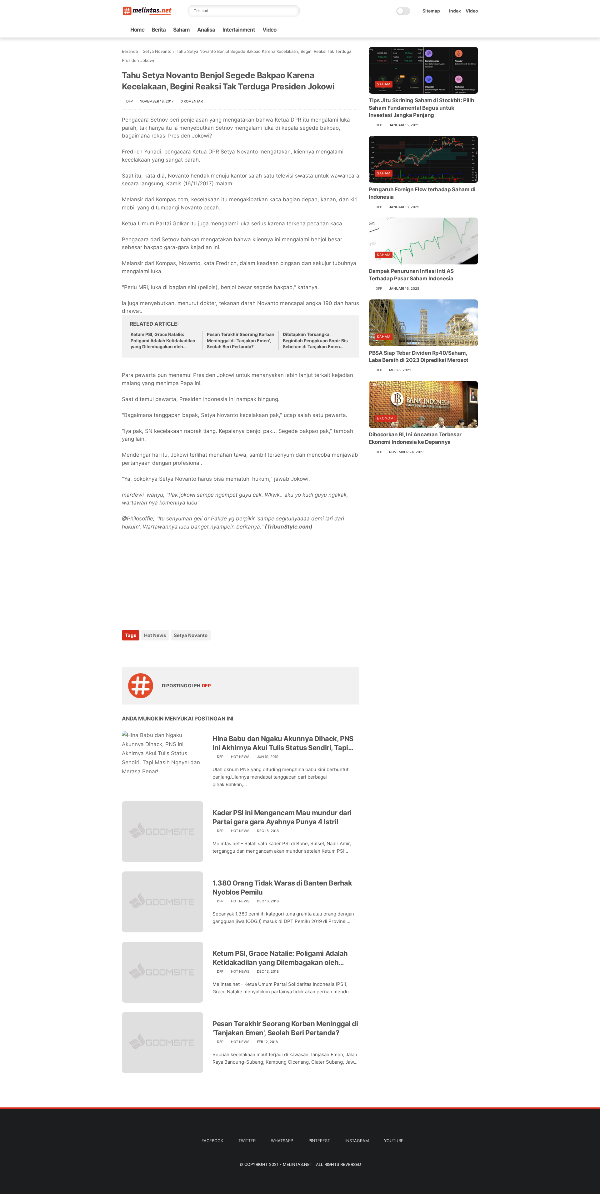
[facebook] (127, 652)
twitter (247, 1140)
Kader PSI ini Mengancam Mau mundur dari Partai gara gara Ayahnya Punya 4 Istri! (282, 817)
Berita (159, 30)
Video (472, 10)
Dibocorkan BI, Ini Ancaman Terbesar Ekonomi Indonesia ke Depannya (415, 438)
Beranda (130, 51)
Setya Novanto (157, 51)
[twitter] (139, 652)
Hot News (155, 635)
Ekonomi (386, 418)
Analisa (206, 30)
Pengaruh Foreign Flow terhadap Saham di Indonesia (422, 193)
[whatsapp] (152, 652)
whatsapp (282, 1140)
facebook (212, 1140)
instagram (357, 1140)
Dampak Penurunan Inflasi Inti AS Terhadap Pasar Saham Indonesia (411, 275)
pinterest (319, 1140)
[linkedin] (177, 652)
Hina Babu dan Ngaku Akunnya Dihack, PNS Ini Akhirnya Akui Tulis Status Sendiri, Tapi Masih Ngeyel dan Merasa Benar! (282, 743)
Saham (181, 30)
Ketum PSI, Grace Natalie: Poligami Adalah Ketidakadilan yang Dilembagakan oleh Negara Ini (163, 341)
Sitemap (431, 10)
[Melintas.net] (147, 14)
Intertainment (238, 30)
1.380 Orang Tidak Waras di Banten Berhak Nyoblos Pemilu (282, 887)
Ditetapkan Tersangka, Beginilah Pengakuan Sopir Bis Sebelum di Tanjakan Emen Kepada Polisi (315, 341)
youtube (393, 1140)
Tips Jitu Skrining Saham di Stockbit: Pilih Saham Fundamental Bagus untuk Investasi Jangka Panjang (421, 107)
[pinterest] (164, 652)
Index (455, 10)
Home (137, 30)
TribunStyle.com (288, 527)
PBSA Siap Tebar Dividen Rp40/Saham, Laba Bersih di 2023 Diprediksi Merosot (418, 357)
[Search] (293, 11)
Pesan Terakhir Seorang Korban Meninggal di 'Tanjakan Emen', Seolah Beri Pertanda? (240, 340)
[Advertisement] (169, 576)
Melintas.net (298, 1164)
